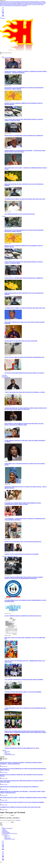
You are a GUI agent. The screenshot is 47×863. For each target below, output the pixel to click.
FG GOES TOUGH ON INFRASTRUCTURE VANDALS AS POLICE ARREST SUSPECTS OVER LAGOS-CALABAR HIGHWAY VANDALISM (24, 578)
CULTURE (4, 375)
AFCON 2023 (7, 751)
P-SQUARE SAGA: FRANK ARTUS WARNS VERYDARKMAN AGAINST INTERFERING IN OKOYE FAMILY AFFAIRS (23, 503)
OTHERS (4, 750)
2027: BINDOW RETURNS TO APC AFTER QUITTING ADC (20, 214)
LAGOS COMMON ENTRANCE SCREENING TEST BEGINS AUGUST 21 (23, 615)
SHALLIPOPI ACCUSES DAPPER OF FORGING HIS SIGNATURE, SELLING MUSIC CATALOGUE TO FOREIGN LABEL (24, 424)
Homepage (18, 820)
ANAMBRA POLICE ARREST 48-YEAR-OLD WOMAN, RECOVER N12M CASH (25, 199)
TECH (6, 752)
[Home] (2, 56)
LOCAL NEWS (8, 753)
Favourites (3, 18)
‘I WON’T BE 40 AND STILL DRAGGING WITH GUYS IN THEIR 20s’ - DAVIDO (25, 392)
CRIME (3, 216)
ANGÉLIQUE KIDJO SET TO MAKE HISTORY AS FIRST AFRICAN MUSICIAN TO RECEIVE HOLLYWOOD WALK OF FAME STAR (26, 408)
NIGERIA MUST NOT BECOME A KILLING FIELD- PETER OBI (21, 340)
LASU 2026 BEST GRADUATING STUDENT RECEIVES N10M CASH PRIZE (24, 679)
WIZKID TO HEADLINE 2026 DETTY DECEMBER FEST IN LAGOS (22, 748)
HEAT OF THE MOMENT (7, 57)
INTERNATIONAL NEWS (10, 754)
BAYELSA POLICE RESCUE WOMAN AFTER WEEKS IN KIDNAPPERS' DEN (24, 357)
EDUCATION (5, 376)
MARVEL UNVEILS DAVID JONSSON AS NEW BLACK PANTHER (21, 554)
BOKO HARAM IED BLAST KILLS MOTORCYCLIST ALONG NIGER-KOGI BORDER (22, 802)
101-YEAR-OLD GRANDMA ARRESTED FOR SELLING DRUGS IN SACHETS (24, 372)
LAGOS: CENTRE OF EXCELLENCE (9, 556)
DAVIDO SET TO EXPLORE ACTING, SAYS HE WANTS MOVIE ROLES (23, 541)
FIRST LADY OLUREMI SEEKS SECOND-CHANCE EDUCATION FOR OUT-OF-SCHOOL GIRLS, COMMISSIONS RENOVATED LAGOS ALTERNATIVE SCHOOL (25, 732)
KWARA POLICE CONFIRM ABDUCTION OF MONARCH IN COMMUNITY (24, 135)
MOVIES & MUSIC (6, 377)
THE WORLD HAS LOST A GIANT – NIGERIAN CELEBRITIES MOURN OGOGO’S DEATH (23, 797)
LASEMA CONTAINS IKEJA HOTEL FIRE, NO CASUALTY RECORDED (23, 691)
